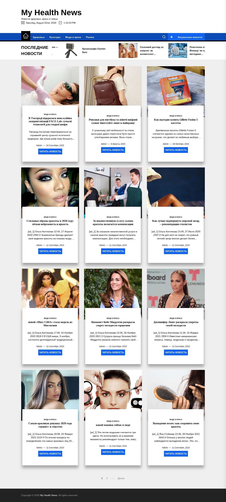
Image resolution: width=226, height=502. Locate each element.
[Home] (25, 36)
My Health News (51, 12)
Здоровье (39, 37)
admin (39, 145)
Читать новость (50, 151)
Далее (121, 478)
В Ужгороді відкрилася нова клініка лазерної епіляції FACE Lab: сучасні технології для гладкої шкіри (50, 121)
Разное (90, 37)
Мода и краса (73, 37)
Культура (54, 37)
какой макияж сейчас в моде (113, 425)
